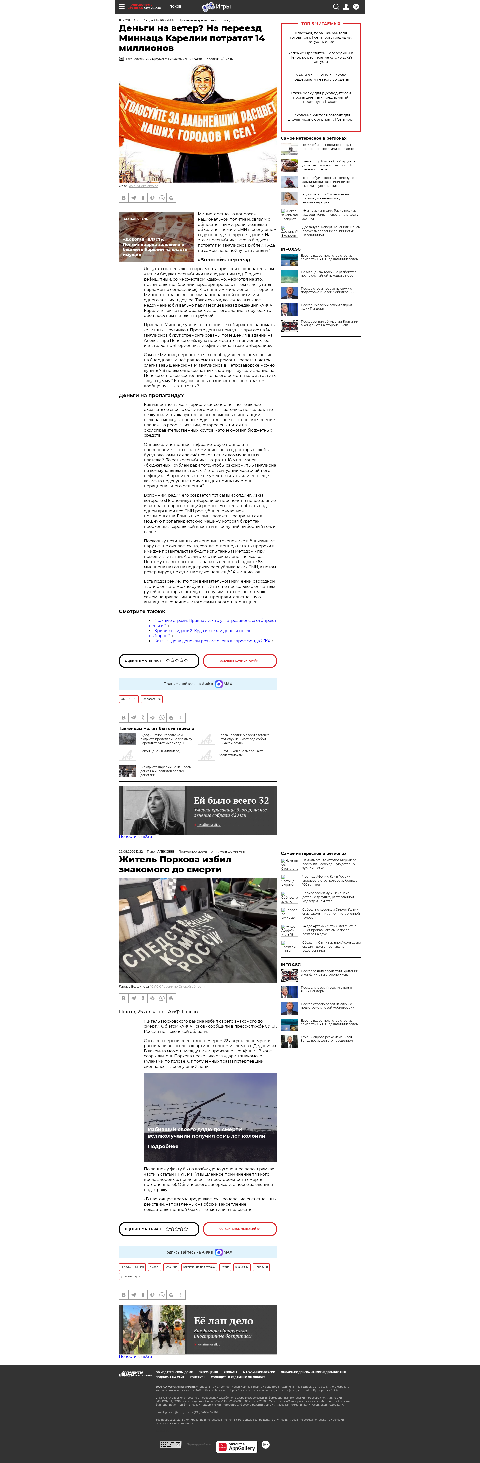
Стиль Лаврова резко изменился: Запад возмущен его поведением (327, 1038)
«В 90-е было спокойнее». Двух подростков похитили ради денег (328, 147)
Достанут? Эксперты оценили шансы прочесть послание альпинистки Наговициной (331, 231)
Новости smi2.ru (135, 836)
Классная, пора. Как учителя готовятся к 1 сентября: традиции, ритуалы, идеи (321, 37)
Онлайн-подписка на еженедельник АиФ (313, 1372)
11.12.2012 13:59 (129, 20)
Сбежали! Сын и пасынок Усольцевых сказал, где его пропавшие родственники (331, 946)
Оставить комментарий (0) (240, 1229)
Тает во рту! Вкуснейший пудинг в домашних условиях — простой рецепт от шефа (329, 165)
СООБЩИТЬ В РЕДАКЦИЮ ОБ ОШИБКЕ (238, 1377)
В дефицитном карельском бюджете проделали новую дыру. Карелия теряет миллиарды (166, 739)
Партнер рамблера (199, 1444)
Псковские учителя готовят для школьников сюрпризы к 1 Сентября (321, 117)
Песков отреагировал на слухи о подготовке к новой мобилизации (327, 290)
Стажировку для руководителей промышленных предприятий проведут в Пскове (321, 97)
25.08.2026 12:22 (131, 851)
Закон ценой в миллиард (160, 751)
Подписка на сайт (170, 1377)
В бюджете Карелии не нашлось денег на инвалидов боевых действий (165, 771)
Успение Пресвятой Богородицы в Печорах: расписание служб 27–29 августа (321, 57)
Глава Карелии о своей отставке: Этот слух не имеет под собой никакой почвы (245, 739)
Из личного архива (143, 186)
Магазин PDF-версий (259, 1372)
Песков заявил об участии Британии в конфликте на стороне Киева (329, 323)
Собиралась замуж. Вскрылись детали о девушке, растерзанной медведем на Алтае (328, 897)
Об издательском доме (174, 1372)
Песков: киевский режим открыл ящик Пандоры (326, 306)
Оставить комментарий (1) (240, 660)
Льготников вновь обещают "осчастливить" (241, 753)
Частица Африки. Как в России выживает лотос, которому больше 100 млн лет (330, 880)
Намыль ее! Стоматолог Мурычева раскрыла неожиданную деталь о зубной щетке (329, 864)
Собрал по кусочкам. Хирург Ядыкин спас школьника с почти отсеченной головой (331, 913)
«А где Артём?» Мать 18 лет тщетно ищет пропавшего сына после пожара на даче (329, 930)
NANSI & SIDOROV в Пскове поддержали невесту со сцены (321, 77)
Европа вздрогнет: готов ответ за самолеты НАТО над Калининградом (329, 257)
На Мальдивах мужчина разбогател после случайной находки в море (329, 273)
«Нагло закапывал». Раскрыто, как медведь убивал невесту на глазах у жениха (330, 214)
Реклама (231, 1372)
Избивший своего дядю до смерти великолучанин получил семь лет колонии (207, 1132)
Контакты (197, 1377)
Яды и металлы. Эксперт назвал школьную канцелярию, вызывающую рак (327, 198)
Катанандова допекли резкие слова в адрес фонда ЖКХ (212, 641)
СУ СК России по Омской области (178, 986)
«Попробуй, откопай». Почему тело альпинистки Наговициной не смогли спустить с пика (330, 182)
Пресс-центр (208, 1372)
